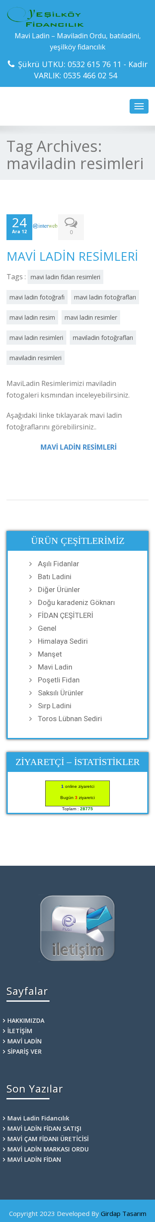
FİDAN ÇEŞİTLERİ (65, 615)
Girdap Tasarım (123, 1213)
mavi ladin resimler (91, 317)
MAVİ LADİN (24, 1041)
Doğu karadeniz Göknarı (76, 602)
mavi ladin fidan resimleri (65, 277)
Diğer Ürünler (59, 589)
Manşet (50, 654)
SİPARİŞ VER (24, 1051)
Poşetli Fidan (59, 680)
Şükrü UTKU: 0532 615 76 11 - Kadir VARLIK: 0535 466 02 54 (83, 69)
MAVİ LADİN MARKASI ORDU (48, 1149)
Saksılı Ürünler (61, 692)
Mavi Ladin (55, 667)
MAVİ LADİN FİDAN (34, 1159)
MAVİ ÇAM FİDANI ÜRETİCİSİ (48, 1139)
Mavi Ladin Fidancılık (38, 1118)
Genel (47, 628)
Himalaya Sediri (63, 641)
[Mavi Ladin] (77, 17)
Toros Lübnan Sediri (70, 718)
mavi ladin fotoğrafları (105, 297)
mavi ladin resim (32, 317)
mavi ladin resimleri (36, 337)
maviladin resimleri (35, 358)
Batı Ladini (54, 576)
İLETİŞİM (19, 1031)
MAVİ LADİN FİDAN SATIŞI (44, 1128)
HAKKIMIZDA (25, 1020)
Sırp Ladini (54, 705)
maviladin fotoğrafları (103, 337)
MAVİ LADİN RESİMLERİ (72, 256)
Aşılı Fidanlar (58, 563)
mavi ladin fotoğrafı (37, 297)
